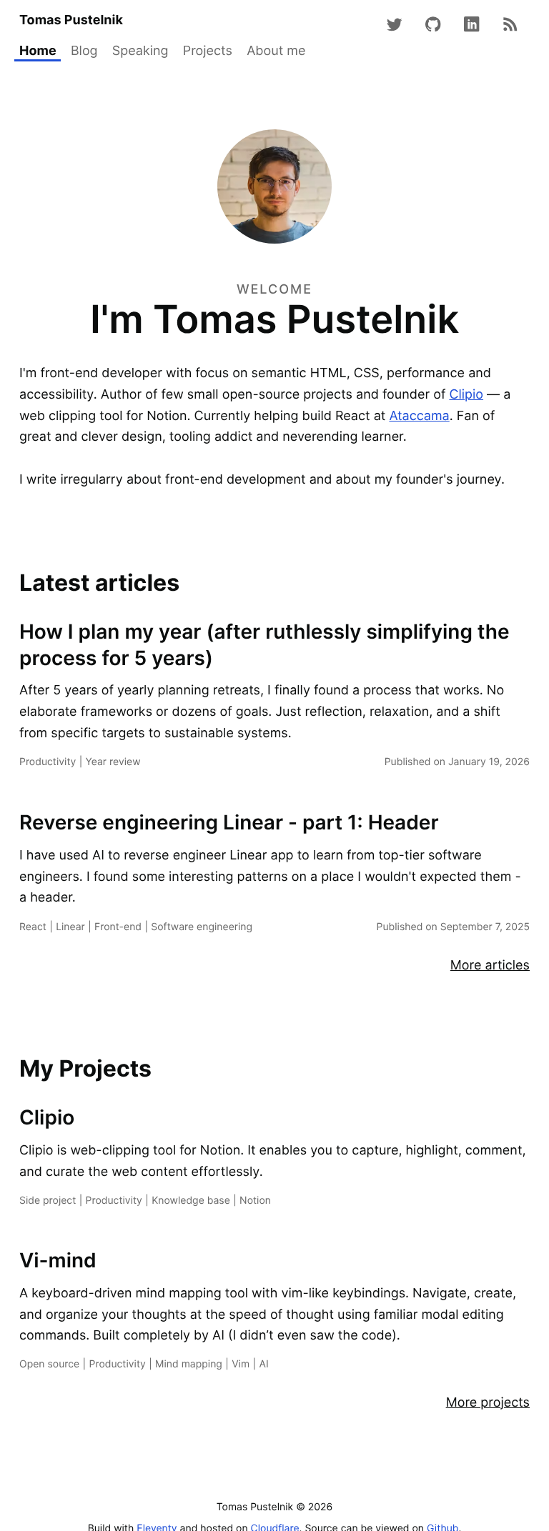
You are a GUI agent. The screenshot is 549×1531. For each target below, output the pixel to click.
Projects (207, 51)
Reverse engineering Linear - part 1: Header (229, 822)
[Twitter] (395, 24)
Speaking (140, 51)
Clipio (466, 394)
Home (37, 51)
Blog (84, 51)
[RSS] (510, 24)
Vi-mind (58, 1260)
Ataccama (419, 416)
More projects (488, 1402)
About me (276, 51)
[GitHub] (433, 24)
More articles (490, 965)
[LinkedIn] (472, 24)
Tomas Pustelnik (71, 20)
